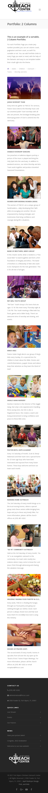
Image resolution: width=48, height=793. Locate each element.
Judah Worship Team (16, 102)
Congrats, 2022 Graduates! (17, 741)
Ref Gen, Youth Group (16, 301)
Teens (9, 72)
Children (22, 69)
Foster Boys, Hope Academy (19, 450)
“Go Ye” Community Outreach (20, 550)
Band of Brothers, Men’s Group (20, 251)
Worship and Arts (21, 72)
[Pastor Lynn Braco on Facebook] (31, 789)
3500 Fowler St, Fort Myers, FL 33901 (22, 700)
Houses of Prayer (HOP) (17, 649)
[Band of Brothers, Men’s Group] (24, 237)
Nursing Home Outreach (17, 500)
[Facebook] (16, 789)
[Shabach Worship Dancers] (24, 137)
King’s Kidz (11, 351)
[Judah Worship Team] (24, 88)
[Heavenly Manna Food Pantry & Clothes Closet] (24, 585)
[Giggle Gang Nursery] (24, 386)
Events (9, 717)
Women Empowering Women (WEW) (22, 201)
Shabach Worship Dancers (18, 152)
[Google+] (21, 789)
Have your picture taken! (16, 735)
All (8, 69)
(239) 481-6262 (14, 690)
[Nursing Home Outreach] (24, 486)
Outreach (31, 69)
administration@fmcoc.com (19, 695)
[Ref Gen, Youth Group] (24, 287)
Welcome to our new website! (18, 746)
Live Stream (11, 712)
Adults (14, 69)
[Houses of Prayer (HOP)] (24, 635)
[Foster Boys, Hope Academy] (24, 436)
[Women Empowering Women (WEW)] (24, 187)
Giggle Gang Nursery (16, 400)
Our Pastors (11, 723)
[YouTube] (26, 789)
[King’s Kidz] (24, 336)
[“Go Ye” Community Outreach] (24, 535)
